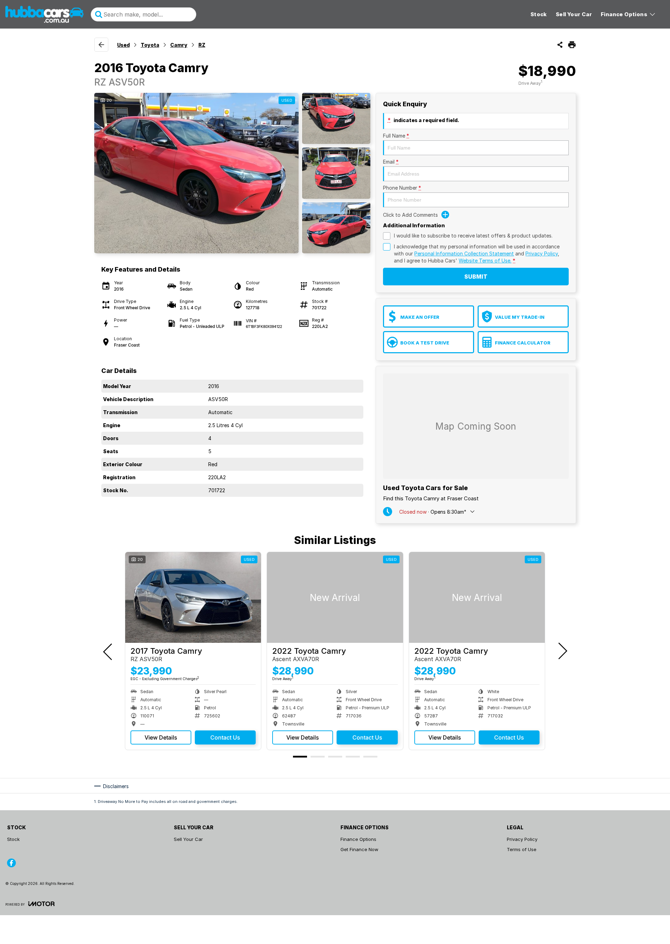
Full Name (396, 136)
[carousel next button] (562, 651)
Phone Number (402, 188)
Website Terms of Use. (485, 261)
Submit (475, 276)
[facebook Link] (11, 863)
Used (123, 45)
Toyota (150, 45)
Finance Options (624, 14)
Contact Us (225, 737)
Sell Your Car (574, 14)
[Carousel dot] (300, 757)
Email (390, 162)
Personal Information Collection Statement (464, 253)
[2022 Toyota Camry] (335, 597)
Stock (538, 14)
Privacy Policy (541, 253)
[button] (232, 173)
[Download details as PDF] (572, 44)
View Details (161, 737)
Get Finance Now (359, 849)
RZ (201, 45)
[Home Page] (44, 14)
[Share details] (560, 44)
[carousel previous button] (108, 651)
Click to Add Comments (410, 215)
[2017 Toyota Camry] (193, 597)
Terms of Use (521, 849)
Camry (178, 45)
